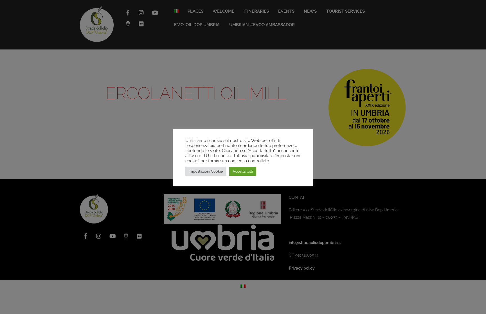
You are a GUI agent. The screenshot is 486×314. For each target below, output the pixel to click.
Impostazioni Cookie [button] (206, 171)
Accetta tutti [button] (243, 171)
